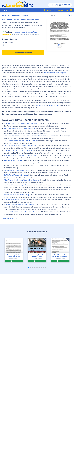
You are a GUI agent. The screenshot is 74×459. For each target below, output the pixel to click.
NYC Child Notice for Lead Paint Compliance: (19, 128)
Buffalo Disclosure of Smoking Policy (16, 195)
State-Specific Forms (9, 218)
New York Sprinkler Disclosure (14, 199)
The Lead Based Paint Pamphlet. (54, 73)
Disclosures (25, 15)
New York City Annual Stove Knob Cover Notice (20, 204)
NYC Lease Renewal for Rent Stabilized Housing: (21, 141)
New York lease (54, 105)
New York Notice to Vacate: (13, 160)
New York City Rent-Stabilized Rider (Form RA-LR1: (22, 123)
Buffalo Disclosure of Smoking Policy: (16, 170)
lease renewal (40, 105)
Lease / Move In (16, 15)
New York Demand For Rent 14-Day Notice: (19, 150)
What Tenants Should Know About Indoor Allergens (21, 180)
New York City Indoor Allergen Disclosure (18, 185)
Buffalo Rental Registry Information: (16, 175)
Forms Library (6, 15)
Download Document (23, 53)
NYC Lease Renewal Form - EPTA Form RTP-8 (20, 212)
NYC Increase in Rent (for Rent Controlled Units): (20, 145)
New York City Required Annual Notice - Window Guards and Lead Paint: (29, 136)
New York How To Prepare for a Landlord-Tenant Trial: (22, 155)
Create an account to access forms (25, 32)
